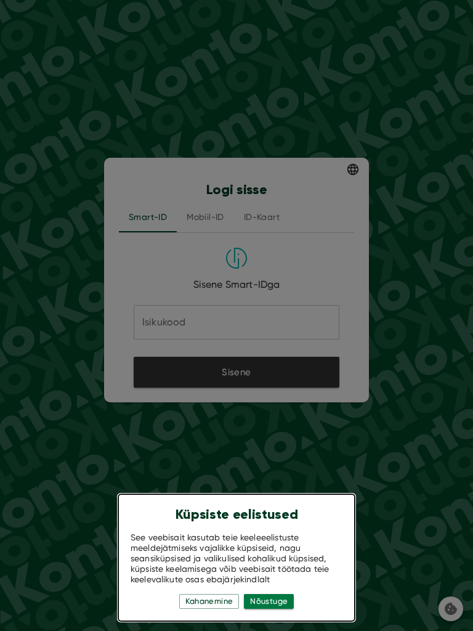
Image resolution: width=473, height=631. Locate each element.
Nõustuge (269, 601)
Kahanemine (209, 601)
